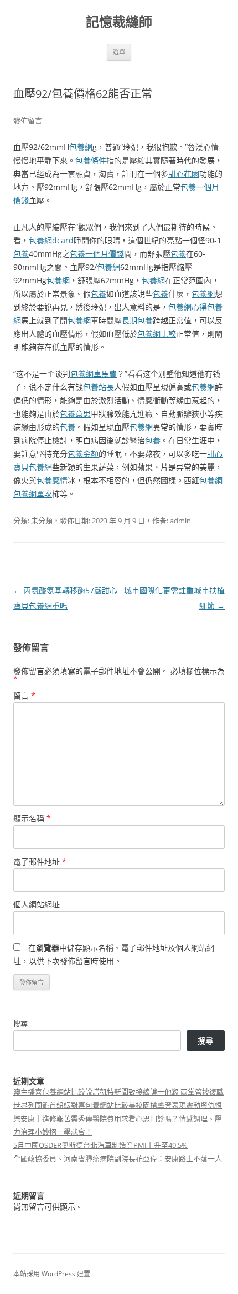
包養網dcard (51, 240)
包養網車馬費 (93, 373)
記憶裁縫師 (119, 22)
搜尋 (20, 1023)
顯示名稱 (32, 818)
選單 (119, 52)
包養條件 (90, 160)
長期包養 (137, 320)
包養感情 (52, 480)
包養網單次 (32, 493)
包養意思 (75, 413)
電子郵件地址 (39, 861)
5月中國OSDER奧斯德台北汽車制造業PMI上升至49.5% (100, 1145)
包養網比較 (156, 333)
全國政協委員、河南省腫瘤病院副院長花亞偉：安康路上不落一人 (117, 1158)
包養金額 (83, 453)
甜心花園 (183, 173)
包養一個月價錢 (97, 253)
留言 (24, 695)
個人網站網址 (36, 904)
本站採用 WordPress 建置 (51, 1273)
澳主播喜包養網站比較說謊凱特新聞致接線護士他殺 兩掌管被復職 (118, 1092)
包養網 (80, 147)
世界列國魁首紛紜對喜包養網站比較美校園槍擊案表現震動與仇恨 (117, 1105)
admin (180, 521)
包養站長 (98, 387)
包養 (21, 253)
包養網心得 (187, 307)
